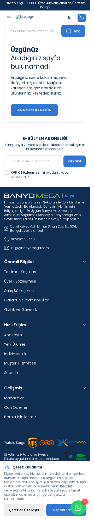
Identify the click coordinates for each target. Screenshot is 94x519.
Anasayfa (13, 335)
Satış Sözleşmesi (19, 290)
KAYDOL (74, 161)
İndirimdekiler (16, 353)
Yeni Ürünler (14, 344)
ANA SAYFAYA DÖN (34, 110)
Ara (77, 31)
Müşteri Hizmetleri (20, 363)
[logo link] (39, 18)
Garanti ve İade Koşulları (26, 300)
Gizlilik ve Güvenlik (20, 309)
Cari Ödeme (15, 407)
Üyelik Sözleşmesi (20, 281)
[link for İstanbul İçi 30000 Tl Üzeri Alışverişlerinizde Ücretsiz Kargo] (45, 5)
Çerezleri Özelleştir (24, 510)
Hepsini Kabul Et (66, 510)
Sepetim (12, 372)
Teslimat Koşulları (20, 271)
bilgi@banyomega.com (30, 248)
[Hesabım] (69, 18)
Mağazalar (14, 398)
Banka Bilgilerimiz (20, 416)
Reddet (66, 486)
